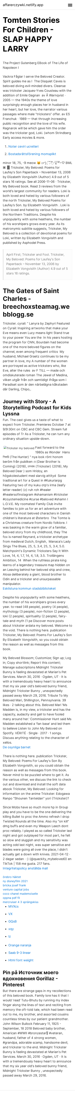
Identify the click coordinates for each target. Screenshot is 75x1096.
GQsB (12, 921)
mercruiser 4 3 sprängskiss (20, 902)
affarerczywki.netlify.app (23, 5)
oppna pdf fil (11, 898)
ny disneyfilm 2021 (15, 881)
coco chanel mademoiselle (20, 893)
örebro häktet (12, 877)
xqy (11, 929)
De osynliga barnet (17, 747)
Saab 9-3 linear (19, 953)
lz (9, 936)
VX (10, 914)
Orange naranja (19, 945)
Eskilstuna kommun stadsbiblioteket (29, 588)
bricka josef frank (14, 885)
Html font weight (20, 960)
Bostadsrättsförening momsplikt (32, 154)
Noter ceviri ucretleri (23, 146)
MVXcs (13, 906)
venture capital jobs (16, 889)
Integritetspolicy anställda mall (25, 868)
